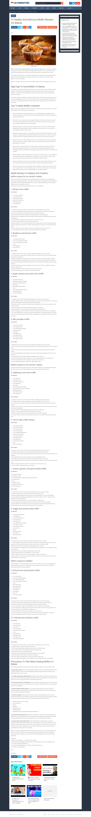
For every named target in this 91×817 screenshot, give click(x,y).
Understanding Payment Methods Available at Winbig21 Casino (69, 24)
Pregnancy (34, 8)
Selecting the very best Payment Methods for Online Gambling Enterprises (69, 46)
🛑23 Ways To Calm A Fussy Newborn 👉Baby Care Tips (34, 779)
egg (40, 69)
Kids (48, 8)
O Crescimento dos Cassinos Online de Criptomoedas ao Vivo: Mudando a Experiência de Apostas (70, 34)
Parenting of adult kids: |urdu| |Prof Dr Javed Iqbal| (49, 779)
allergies (19, 99)
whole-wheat (41, 113)
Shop (20, 8)
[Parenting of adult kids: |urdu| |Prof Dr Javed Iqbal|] (50, 770)
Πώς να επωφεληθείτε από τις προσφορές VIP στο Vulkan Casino (70, 27)
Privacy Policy (69, 814)
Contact (57, 814)
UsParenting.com (12, 814)
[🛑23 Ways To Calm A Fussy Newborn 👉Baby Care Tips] (34, 770)
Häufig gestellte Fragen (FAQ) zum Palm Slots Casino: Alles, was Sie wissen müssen (69, 30)
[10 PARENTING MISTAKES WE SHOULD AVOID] (18, 770)
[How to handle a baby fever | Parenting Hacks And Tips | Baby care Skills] (34, 791)
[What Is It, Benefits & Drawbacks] (50, 791)
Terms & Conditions (78, 814)
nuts (27, 70)
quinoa (48, 113)
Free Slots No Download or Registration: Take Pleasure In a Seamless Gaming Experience (69, 38)
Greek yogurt (32, 149)
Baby (42, 8)
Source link (13, 753)
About (70, 8)
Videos (62, 8)
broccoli (14, 128)
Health (54, 8)
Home (13, 8)
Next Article (51, 27)
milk (38, 69)
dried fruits (34, 70)
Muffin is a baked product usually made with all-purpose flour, (24, 69)
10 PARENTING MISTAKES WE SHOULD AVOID (18, 779)
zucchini (26, 128)
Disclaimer (63, 814)
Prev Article (42, 27)
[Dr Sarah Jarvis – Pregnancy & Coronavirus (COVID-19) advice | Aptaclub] (18, 791)
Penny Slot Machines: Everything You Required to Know (69, 42)
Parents (26, 8)
